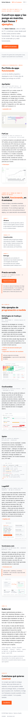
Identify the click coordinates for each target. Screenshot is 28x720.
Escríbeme (6, 702)
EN (25, 2)
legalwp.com (6, 519)
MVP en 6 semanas (17, 2)
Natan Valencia (6, 2)
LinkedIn (4, 716)
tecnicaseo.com (7, 567)
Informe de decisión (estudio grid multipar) (11, 348)
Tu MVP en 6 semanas (10, 46)
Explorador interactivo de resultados (13, 351)
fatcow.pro (6, 164)
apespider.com (7, 109)
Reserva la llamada (9, 281)
